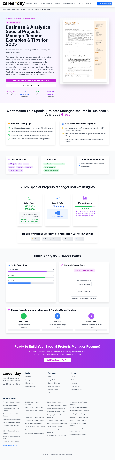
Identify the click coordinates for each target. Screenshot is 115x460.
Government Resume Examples (56, 435)
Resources (89, 3)
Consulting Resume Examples (78, 414)
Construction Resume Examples (79, 407)
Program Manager (84, 284)
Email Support (53, 389)
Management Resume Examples (79, 417)
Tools (79, 3)
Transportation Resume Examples (79, 410)
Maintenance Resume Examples (34, 433)
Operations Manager (84, 291)
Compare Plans (30, 386)
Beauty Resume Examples (55, 426)
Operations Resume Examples (34, 410)
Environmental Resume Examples (34, 420)
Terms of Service (76, 389)
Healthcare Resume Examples (34, 407)
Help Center (52, 380)
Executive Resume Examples (78, 420)
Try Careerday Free (105, 3)
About (73, 376)
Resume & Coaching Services (64, 3)
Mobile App (29, 383)
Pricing (27, 380)
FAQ (49, 393)
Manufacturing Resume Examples (57, 405)
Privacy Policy (75, 386)
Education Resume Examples (11, 422)
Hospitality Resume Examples (56, 420)
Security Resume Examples (55, 402)
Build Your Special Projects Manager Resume (30, 80)
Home (4, 9)
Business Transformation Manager (84, 298)
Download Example (32, 85)
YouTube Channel (54, 386)
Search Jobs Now (31, 3)
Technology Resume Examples (12, 402)
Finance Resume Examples (11, 441)
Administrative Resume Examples (34, 417)
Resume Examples (46, 3)
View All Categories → (10, 445)
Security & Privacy (54, 383)
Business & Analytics (27, 9)
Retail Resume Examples (32, 430)
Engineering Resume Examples (12, 419)
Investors (74, 383)
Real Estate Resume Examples (56, 408)
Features (28, 376)
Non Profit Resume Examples (33, 423)
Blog (49, 376)
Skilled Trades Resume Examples (35, 426)
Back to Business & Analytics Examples (21, 18)
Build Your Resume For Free (57, 360)
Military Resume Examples (10, 405)
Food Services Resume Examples (57, 423)
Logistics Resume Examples (78, 434)
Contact (73, 380)
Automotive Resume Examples (56, 411)
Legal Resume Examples (32, 414)
